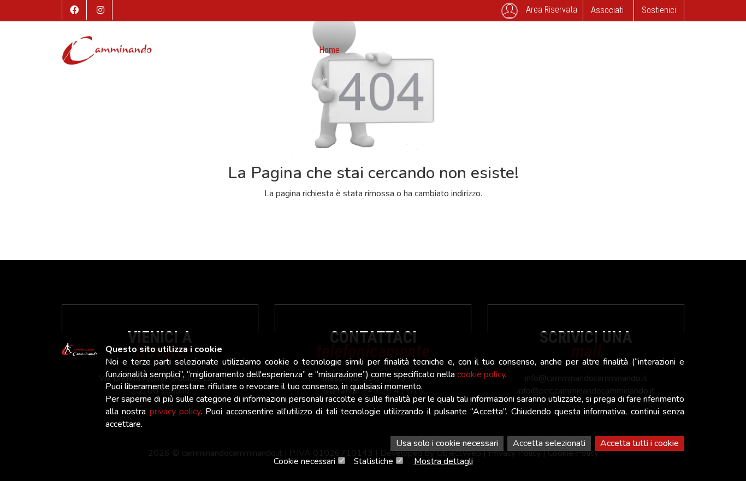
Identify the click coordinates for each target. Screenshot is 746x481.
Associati (607, 10)
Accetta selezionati (549, 443)
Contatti (537, 49)
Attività (369, 49)
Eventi (410, 49)
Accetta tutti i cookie (639, 443)
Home (329, 49)
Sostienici (659, 10)
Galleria (493, 49)
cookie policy (481, 374)
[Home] (111, 54)
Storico (450, 49)
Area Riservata (551, 9)
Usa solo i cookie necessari (447, 443)
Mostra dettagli (443, 461)
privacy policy (175, 412)
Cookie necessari (304, 461)
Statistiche (373, 461)
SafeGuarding (592, 49)
